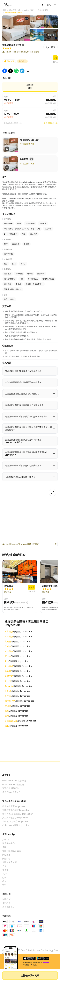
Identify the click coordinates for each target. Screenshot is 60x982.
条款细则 (6, 903)
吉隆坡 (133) (29, 10)
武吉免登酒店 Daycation (14, 806)
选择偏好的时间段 (30, 975)
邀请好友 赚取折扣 (10, 788)
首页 (4, 10)
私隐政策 (6, 899)
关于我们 (6, 839)
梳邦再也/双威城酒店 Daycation (17, 814)
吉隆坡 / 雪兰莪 (9, 862)
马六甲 (5, 873)
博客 (4, 847)
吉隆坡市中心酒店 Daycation (16, 810)
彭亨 (4, 877)
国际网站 (6, 858)
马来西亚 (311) (15, 10)
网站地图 (6, 854)
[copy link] (28, 71)
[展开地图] (52, 492)
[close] (56, 956)
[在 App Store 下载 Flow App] (29, 958)
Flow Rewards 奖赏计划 (14, 780)
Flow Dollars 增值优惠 (13, 784)
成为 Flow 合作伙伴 (11, 792)
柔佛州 (5, 870)
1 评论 (55, 62)
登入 (49, 4)
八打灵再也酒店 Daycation (15, 817)
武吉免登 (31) (43, 10)
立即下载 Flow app (11, 851)
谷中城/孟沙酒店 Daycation (15, 821)
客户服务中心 (8, 843)
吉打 (4, 885)
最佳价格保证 (49, 123)
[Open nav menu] (55, 5)
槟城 (4, 881)
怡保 (4, 866)
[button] (16, 28)
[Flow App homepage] (8, 5)
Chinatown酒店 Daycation (15, 825)
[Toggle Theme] (42, 5)
